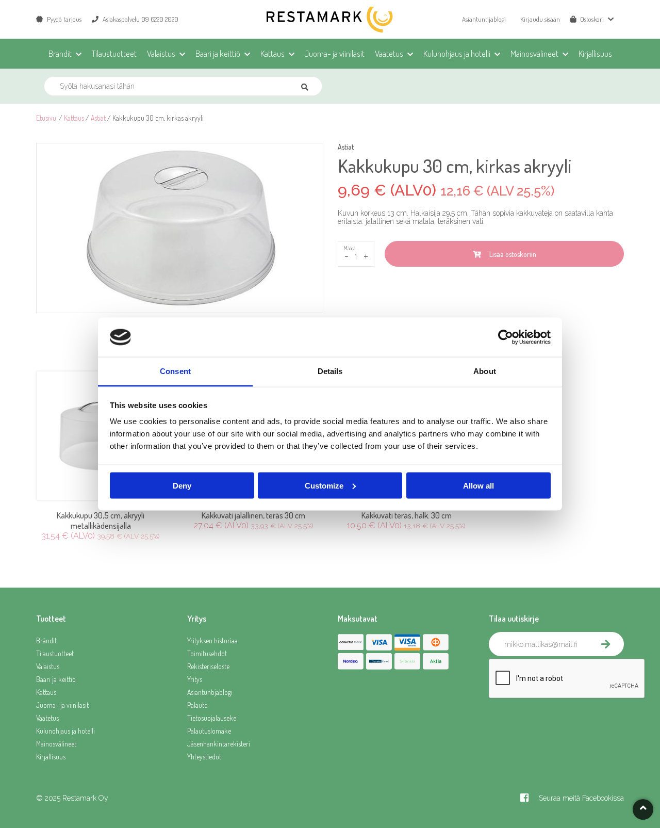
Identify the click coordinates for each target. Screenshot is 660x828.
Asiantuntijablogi (484, 19)
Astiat (98, 117)
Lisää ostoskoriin (511, 254)
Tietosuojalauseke (211, 717)
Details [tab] (330, 371)
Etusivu (46, 117)
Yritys (194, 679)
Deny (182, 485)
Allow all (478, 485)
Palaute (197, 705)
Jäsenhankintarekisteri (218, 743)
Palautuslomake (209, 730)
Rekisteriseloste (208, 666)
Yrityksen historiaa (212, 640)
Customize (324, 485)
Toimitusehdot (207, 653)
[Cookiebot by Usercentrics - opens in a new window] (505, 337)
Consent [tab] (175, 371)
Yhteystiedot (204, 756)
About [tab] (484, 371)
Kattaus (74, 117)
